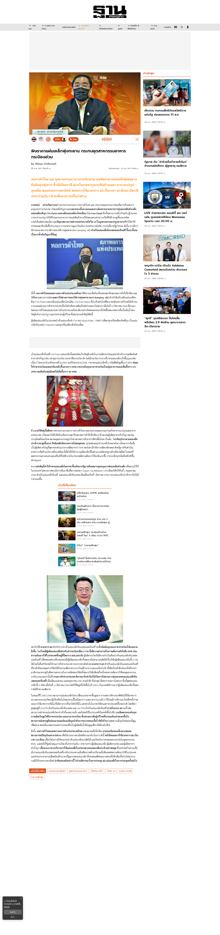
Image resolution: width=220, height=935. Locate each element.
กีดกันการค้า (97, 770)
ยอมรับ (12, 912)
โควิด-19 (111, 770)
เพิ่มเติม (7, 907)
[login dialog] (188, 27)
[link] (167, 103)
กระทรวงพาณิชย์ (57, 770)
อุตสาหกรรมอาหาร (78, 770)
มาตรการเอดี (125, 770)
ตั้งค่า (13, 917)
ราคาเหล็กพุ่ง (37, 777)
